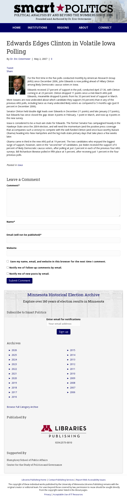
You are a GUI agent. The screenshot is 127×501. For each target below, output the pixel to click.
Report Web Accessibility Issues (91, 479)
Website (12, 248)
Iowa (20, 165)
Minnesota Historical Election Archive (63, 294)
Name (11, 221)
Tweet (10, 67)
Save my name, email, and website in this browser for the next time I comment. (58, 261)
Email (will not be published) (24, 234)
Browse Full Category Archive (22, 406)
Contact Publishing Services (61, 479)
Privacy (47, 494)
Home (17, 27)
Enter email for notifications (63, 319)
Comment (13, 185)
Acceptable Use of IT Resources (68, 494)
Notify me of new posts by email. (29, 273)
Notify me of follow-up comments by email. (35, 267)
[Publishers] (63, 431)
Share (10, 71)
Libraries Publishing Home (34, 479)
